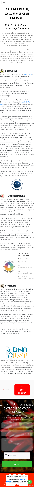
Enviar (17, 464)
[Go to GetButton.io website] (30, 485)
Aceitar (17, 484)
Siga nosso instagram (22, 389)
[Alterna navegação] (3, 2)
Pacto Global (28, 75)
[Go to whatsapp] (30, 482)
